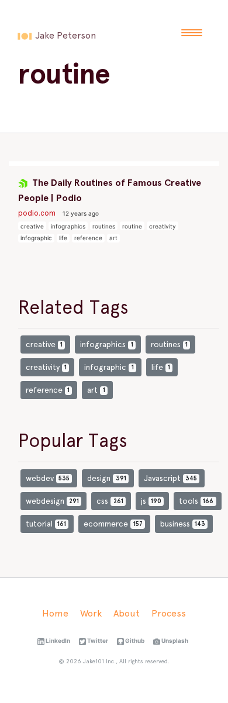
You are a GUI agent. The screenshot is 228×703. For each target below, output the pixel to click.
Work (91, 613)
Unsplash (174, 640)
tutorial (46, 523)
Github (134, 640)
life (63, 237)
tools (196, 500)
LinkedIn (57, 640)
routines (103, 226)
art (113, 237)
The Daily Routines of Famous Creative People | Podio (109, 190)
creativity (162, 226)
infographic (36, 237)
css (109, 500)
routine (132, 226)
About (126, 613)
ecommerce (113, 523)
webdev (48, 478)
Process (168, 613)
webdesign (52, 500)
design (106, 478)
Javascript (170, 478)
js (151, 500)
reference (88, 237)
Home (55, 613)
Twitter (97, 640)
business (182, 523)
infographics (68, 226)
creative (32, 226)
